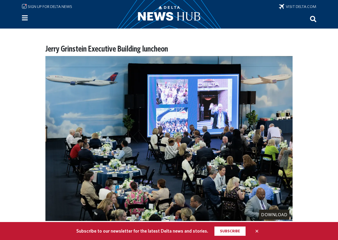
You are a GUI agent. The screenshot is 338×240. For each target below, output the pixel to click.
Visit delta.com (300, 6)
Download (274, 215)
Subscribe (230, 231)
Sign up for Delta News (49, 6)
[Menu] (25, 18)
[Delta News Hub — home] (169, 14)
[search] (313, 18)
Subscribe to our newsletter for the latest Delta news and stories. (142, 231)
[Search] (313, 18)
